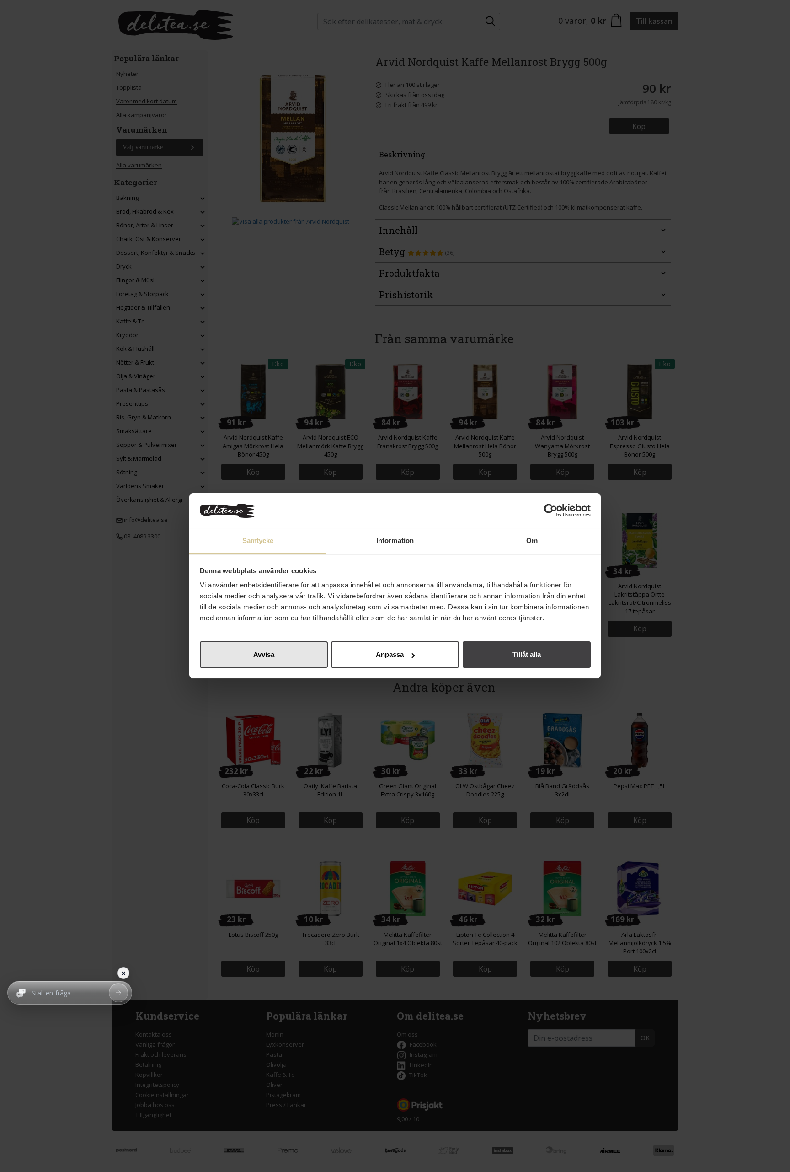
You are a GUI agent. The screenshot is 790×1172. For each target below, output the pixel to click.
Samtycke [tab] (258, 541)
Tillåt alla (526, 654)
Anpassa (390, 654)
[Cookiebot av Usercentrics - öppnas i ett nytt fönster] (551, 511)
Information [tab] (395, 541)
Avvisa (263, 654)
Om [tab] (532, 541)
